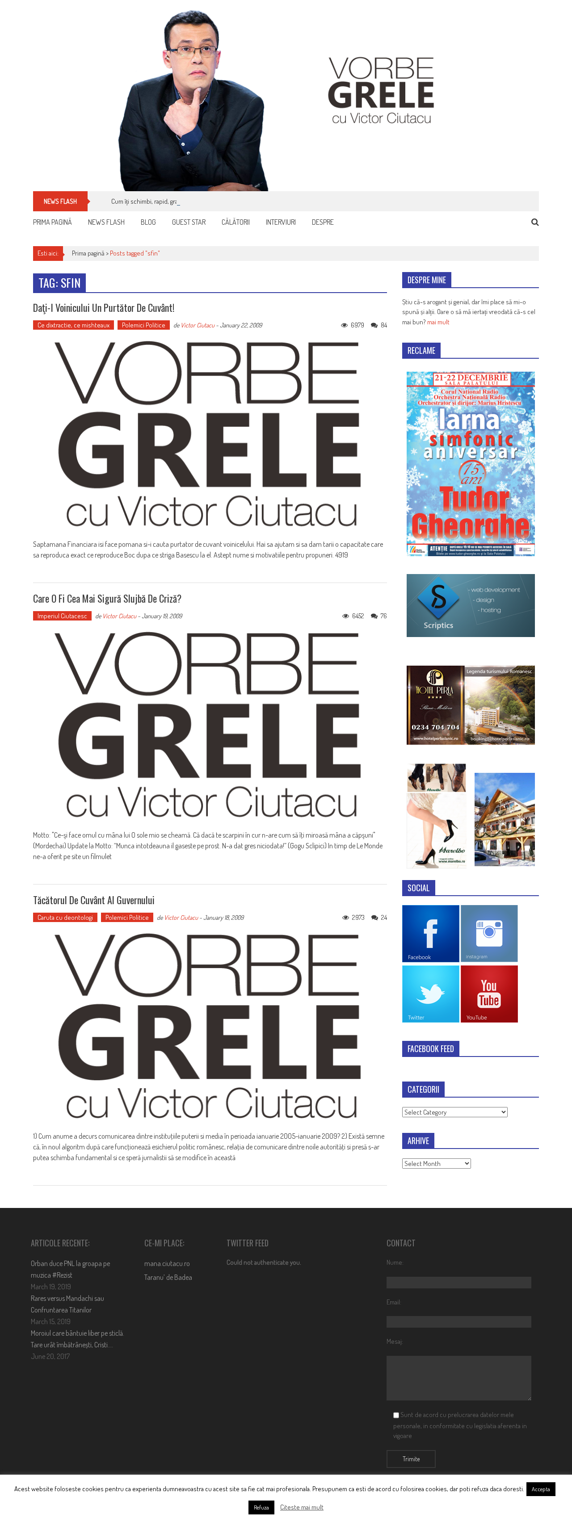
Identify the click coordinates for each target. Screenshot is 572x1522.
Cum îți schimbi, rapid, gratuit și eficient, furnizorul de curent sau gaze (203, 201)
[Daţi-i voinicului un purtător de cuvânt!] (210, 434)
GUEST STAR (189, 222)
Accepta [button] (541, 1489)
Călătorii (236, 222)
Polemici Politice (143, 325)
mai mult (438, 322)
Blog (148, 222)
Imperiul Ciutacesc (62, 616)
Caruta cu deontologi (65, 917)
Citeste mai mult (302, 1507)
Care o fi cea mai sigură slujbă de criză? (107, 598)
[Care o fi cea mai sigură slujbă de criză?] (210, 725)
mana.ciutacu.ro (167, 1263)
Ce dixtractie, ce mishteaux (73, 325)
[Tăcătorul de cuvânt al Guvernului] (210, 1027)
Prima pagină (52, 222)
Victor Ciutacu (197, 325)
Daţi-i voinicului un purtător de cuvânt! (103, 307)
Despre (323, 222)
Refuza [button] (261, 1507)
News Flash (106, 222)
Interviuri (281, 222)
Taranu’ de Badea (168, 1277)
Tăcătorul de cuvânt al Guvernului (94, 900)
